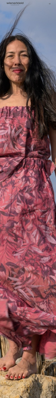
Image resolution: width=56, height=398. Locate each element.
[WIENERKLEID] (14, 3)
